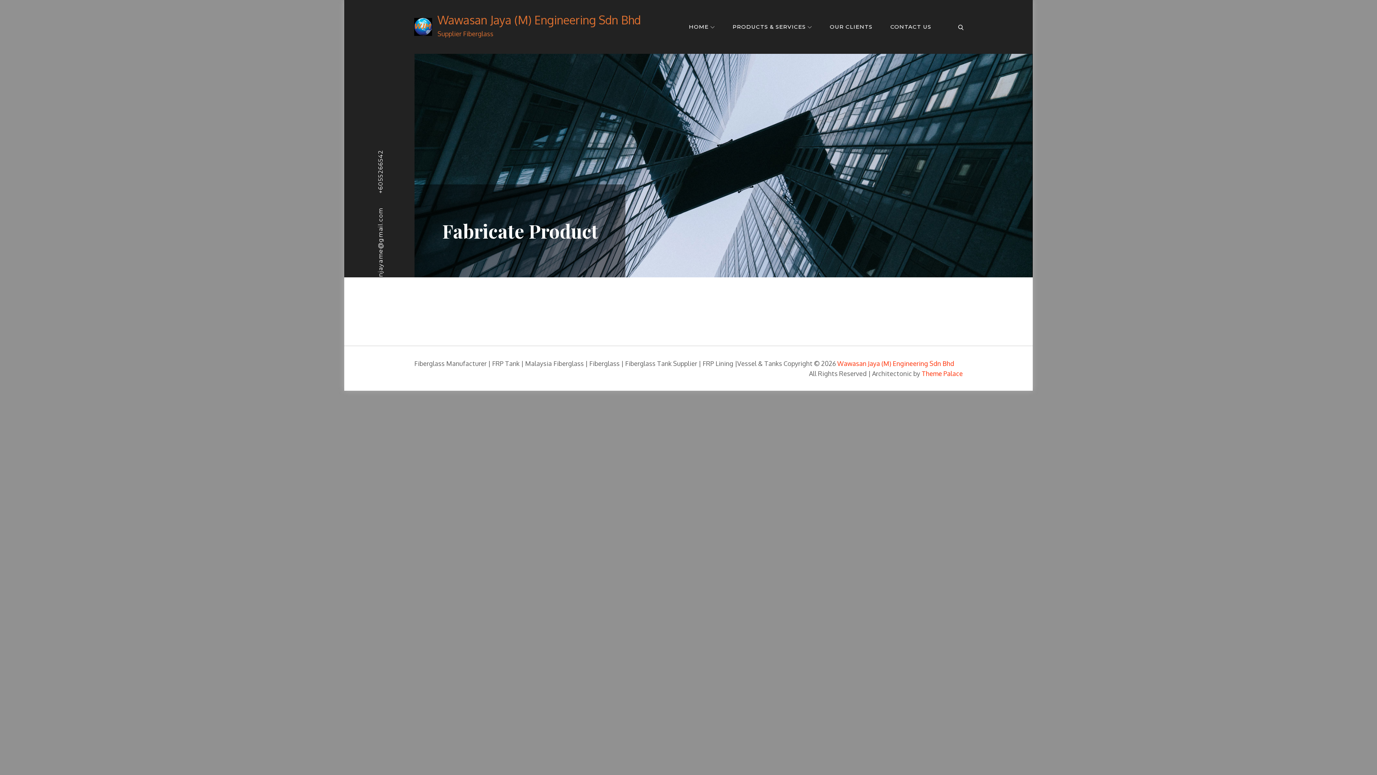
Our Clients (851, 26)
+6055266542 (380, 172)
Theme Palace (942, 373)
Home (699, 26)
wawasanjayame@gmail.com (380, 255)
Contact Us (910, 26)
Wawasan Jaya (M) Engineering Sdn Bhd (539, 20)
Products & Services (769, 26)
